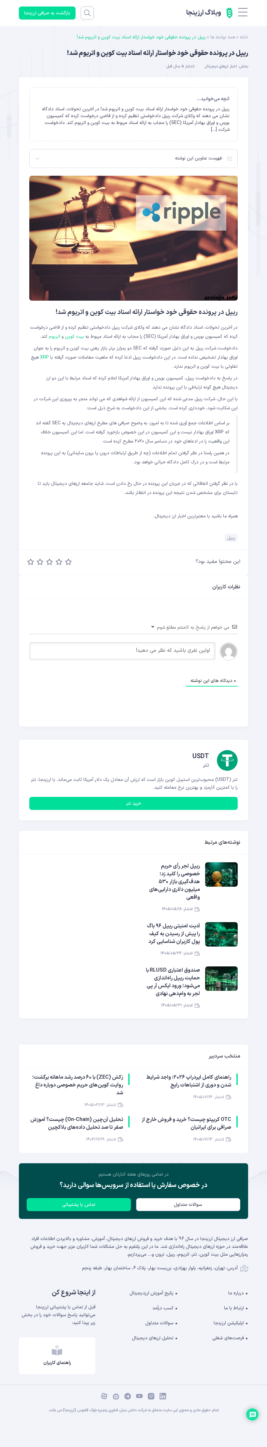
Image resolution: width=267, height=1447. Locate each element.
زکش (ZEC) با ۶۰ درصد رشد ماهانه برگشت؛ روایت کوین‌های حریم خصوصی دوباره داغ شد (77, 1085)
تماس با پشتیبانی (78, 1204)
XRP (44, 357)
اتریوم (54, 336)
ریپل (231, 538)
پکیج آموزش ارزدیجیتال (152, 1293)
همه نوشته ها (222, 37)
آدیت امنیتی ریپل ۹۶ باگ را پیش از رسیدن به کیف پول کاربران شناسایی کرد (173, 934)
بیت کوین (74, 336)
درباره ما (236, 1293)
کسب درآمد (163, 1308)
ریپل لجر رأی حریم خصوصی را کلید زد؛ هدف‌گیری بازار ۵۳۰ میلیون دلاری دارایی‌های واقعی (174, 881)
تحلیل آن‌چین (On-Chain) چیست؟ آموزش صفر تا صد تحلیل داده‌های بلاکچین (76, 1123)
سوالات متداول (188, 1204)
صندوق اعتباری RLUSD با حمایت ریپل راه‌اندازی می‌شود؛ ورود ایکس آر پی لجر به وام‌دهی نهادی (173, 982)
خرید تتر (133, 803)
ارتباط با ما (234, 1308)
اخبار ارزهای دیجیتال (221, 66)
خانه (244, 37)
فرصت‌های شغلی (228, 1338)
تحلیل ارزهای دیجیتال (153, 1338)
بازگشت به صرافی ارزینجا (47, 13)
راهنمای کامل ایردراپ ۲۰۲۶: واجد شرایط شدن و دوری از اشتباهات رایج (188, 1081)
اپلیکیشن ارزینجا (229, 1323)
